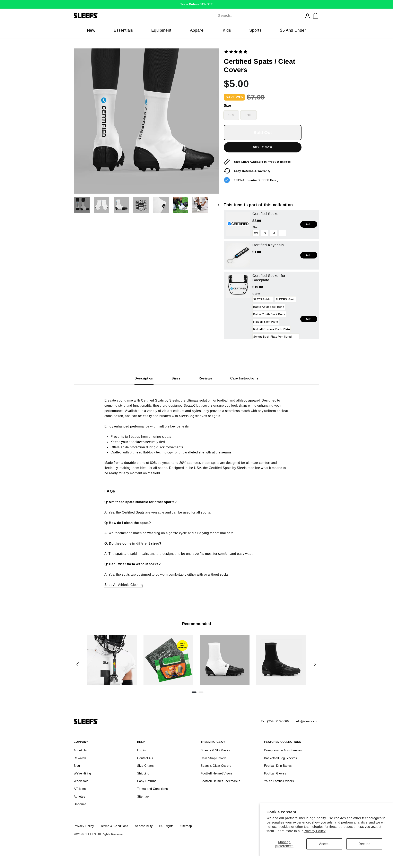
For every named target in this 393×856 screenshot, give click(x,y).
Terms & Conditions (114, 826)
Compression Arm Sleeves (283, 750)
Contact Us (145, 758)
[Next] (315, 664)
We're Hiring (82, 773)
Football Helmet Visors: (217, 773)
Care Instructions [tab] (244, 378)
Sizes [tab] (176, 378)
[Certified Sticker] (238, 224)
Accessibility (144, 826)
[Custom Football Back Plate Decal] (168, 660)
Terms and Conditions (152, 788)
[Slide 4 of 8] (281, 660)
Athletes (79, 796)
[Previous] (77, 664)
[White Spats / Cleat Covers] (225, 660)
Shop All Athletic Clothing (123, 584)
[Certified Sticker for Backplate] (238, 286)
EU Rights (166, 826)
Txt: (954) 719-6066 (275, 721)
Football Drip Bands (278, 765)
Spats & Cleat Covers (216, 765)
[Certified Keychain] (238, 255)
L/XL (249, 115)
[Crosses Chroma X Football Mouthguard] (112, 660)
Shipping (143, 773)
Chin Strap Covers (214, 758)
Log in (141, 750)
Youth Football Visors (279, 781)
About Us (80, 750)
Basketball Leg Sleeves (280, 758)
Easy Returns (147, 781)
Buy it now (262, 147)
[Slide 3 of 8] (224, 660)
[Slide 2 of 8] (168, 660)
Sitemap (143, 796)
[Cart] (315, 16)
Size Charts (145, 765)
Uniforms (80, 804)
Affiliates (80, 788)
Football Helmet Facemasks (220, 781)
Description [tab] (143, 378)
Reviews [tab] (205, 378)
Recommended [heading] (196, 623)
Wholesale (81, 781)
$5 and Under (293, 30)
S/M (231, 115)
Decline (364, 844)
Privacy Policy (315, 831)
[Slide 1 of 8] (112, 660)
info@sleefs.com (307, 721)
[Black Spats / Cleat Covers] (281, 660)
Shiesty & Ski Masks (215, 750)
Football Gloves (275, 773)
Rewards (80, 758)
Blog (77, 765)
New (91, 30)
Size (227, 105)
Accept (324, 844)
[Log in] (307, 16)
